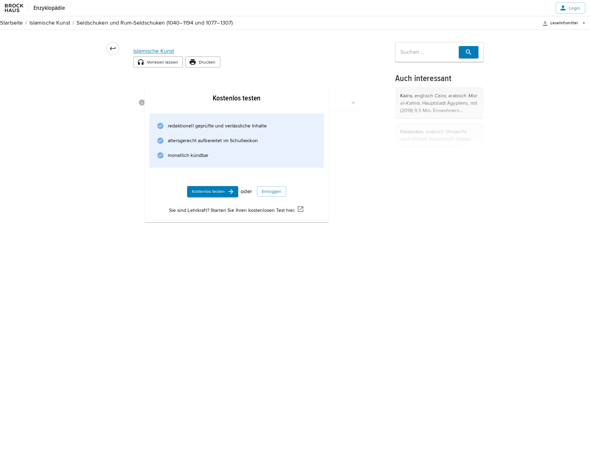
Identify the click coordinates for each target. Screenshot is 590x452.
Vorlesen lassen (162, 62)
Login (574, 8)
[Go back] (112, 48)
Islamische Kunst (153, 51)
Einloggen (271, 191)
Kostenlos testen (208, 191)
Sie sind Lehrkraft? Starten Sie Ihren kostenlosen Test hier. (232, 210)
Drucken (207, 62)
